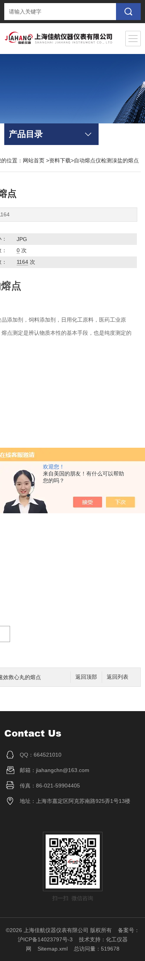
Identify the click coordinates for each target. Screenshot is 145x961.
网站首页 (33, 160)
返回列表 (117, 677)
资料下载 (60, 160)
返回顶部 (86, 677)
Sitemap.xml (53, 949)
